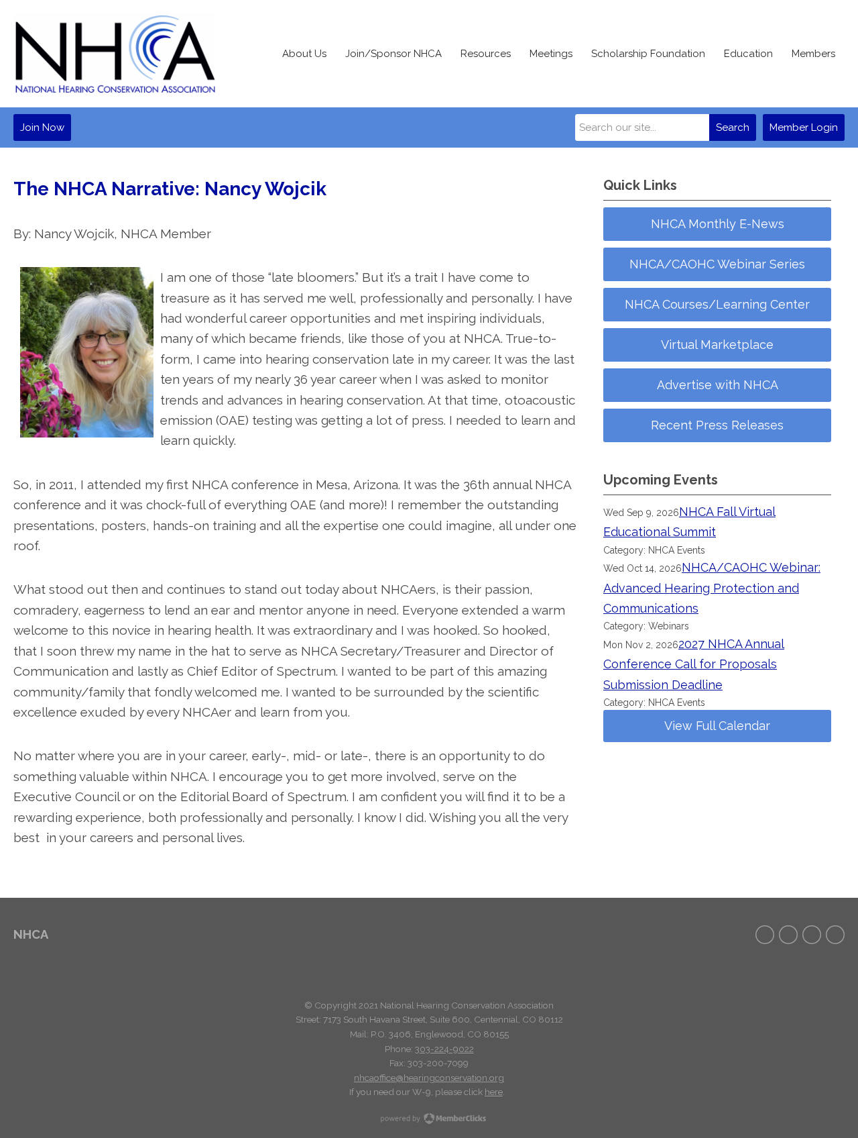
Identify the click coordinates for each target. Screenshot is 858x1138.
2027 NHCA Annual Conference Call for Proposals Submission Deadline (693, 664)
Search (732, 127)
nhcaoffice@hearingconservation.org (429, 1077)
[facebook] (764, 934)
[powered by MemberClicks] (429, 1120)
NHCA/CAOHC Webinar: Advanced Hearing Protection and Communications (711, 587)
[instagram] (811, 934)
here (494, 1091)
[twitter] (788, 934)
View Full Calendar (717, 726)
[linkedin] (835, 934)
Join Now (42, 127)
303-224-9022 (444, 1048)
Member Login (804, 127)
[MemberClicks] (114, 53)
